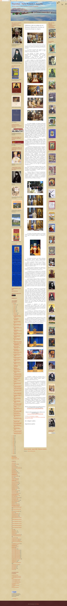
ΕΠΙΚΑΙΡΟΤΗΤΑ (32, 417)
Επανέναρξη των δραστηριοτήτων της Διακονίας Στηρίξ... (16, 350)
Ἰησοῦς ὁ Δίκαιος (19, 265)
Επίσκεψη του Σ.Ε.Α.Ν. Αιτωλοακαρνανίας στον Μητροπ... (17, 363)
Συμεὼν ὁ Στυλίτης (19, 264)
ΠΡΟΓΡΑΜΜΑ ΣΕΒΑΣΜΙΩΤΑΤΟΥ (16, 535)
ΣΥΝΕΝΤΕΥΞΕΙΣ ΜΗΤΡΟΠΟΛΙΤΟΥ (17, 541)
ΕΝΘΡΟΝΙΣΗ (13, 489)
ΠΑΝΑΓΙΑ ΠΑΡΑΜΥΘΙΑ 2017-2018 (16, 523)
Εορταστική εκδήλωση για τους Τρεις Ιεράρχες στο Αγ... (17, 339)
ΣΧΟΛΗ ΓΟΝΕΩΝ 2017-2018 (16, 555)
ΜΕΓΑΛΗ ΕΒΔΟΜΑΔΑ (15, 501)
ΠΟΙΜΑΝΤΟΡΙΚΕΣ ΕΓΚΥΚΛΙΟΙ (16, 534)
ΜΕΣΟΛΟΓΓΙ (13, 502)
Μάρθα (13, 265)
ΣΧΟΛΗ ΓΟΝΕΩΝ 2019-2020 (16, 557)
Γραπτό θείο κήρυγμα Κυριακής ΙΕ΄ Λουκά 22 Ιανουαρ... (17, 371)
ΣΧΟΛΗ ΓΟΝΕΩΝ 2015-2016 (16, 552)
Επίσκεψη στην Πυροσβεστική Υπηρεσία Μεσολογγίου (17, 386)
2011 (13, 450)
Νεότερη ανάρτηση (27, 449)
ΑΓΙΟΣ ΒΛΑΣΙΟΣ (14, 466)
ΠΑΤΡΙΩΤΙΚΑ (13, 533)
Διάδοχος (19, 257)
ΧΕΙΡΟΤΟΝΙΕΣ (14, 567)
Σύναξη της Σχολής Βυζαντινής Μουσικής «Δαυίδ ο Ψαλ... (16, 347)
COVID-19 (13, 569)
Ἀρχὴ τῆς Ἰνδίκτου (14, 264)
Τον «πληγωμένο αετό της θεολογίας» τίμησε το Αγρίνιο (17, 355)
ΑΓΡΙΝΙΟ (28, 417)
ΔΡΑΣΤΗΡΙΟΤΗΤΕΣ (14, 484)
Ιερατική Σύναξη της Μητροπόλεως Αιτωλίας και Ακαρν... (17, 409)
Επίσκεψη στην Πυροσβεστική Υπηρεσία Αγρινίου (17, 357)
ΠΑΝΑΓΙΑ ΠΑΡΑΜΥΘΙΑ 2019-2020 (16, 527)
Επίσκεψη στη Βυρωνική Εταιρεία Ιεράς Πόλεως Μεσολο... (17, 401)
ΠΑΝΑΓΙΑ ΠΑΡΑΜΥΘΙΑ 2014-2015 (16, 517)
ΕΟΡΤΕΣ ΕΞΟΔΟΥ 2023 (15, 490)
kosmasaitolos (15, 457)
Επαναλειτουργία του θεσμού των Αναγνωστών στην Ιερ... (17, 391)
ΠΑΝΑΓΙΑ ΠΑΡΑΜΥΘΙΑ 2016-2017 (16, 521)
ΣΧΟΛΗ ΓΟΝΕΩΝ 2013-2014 (16, 550)
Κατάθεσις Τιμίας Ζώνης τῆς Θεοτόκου (16, 254)
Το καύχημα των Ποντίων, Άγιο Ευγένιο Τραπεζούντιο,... (17, 366)
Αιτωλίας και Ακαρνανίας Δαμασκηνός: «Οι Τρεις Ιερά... (17, 322)
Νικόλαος (18, 270)
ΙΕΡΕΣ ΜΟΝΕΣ (14, 496)
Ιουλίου (14, 306)
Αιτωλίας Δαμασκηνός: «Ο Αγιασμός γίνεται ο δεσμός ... (17, 419)
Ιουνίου (14, 307)
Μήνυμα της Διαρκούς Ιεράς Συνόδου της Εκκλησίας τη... (17, 325)
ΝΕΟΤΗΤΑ (13, 512)
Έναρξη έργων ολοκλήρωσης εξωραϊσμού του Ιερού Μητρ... (17, 396)
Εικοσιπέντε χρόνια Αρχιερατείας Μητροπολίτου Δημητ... (17, 328)
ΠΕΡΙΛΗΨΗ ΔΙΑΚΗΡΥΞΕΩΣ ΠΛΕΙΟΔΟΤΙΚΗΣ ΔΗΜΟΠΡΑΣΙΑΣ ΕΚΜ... (17, 344)
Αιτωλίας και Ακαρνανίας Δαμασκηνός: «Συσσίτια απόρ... (17, 399)
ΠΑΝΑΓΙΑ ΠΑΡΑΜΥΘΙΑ (15, 516)
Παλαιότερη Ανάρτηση (42, 449)
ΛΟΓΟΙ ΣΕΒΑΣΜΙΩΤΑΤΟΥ (15, 500)
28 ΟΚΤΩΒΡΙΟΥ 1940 (15, 464)
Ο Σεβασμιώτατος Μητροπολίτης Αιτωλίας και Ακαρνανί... (17, 331)
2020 (13, 438)
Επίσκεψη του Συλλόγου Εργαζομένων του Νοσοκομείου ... (16, 379)
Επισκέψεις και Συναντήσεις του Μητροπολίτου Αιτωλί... (17, 374)
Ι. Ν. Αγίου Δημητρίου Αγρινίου (16, 579)
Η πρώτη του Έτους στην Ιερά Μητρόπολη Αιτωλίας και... (17, 433)
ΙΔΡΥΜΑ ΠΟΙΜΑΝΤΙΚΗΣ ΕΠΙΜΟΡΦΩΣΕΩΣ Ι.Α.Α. (15, 495)
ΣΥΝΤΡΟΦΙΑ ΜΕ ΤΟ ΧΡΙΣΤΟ (16, 543)
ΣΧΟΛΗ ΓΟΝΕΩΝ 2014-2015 (16, 551)
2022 (13, 435)
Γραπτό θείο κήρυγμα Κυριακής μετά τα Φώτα (17, 413)
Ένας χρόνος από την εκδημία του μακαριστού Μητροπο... (17, 431)
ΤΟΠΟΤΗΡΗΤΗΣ (14, 561)
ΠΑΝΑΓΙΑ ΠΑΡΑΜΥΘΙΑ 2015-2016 (16, 519)
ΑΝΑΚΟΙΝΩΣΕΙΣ (14, 471)
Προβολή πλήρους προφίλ (15, 458)
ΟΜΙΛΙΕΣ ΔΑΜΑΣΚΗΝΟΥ (15, 513)
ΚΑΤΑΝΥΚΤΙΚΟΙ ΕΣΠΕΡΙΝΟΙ (16, 497)
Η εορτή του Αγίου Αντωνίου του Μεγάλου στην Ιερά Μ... (17, 384)
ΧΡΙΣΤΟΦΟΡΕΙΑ (14, 568)
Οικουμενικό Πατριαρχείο (15, 587)
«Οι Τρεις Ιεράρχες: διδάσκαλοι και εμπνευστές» (16, 319)
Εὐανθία (16, 265)
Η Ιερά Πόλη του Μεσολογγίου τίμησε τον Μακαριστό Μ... (17, 388)
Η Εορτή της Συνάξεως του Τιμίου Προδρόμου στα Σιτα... (17, 416)
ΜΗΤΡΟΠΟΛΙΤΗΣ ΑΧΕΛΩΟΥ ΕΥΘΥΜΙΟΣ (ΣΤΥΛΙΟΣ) (16, 505)
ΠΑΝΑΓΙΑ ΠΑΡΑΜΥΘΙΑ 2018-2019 (16, 525)
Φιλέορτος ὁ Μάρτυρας (15, 257)
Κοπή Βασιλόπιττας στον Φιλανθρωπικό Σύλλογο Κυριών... (17, 316)
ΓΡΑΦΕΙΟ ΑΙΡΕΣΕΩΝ (15, 478)
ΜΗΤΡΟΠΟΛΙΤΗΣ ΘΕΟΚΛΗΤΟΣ (16, 509)
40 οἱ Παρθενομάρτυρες (15, 266)
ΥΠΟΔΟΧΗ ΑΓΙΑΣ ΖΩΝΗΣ (15, 564)
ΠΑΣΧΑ (13, 529)
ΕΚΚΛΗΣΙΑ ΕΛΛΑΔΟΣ (15, 488)
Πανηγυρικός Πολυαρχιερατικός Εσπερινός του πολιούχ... (17, 369)
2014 (13, 446)
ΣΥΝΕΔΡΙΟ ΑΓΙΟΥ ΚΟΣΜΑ (16, 540)
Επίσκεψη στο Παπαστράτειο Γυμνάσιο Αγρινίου (17, 352)
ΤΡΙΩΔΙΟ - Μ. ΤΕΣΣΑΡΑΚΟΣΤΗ (16, 562)
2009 (13, 453)
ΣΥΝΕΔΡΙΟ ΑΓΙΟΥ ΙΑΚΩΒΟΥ (16, 539)
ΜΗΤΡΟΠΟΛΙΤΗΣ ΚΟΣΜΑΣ (29, 418)
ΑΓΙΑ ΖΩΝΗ (13, 465)
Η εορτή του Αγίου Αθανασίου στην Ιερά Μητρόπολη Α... (17, 376)
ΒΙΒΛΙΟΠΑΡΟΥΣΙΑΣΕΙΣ (15, 476)
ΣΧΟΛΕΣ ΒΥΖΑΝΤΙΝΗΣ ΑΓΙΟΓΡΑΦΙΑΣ (15, 545)
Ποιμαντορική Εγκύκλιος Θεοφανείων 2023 (16, 421)
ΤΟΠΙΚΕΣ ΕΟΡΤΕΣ (14, 560)
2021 (13, 437)
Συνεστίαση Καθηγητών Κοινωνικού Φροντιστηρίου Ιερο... (17, 426)
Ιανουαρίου (15, 314)
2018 (13, 441)
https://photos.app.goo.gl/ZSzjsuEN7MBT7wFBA (35, 408)
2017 (13, 442)
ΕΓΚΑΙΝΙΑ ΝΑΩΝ (14, 485)
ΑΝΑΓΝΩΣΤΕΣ (14, 470)
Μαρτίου (14, 311)
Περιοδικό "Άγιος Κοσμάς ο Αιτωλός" (28, 4)
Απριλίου (14, 310)
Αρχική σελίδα (34, 449)
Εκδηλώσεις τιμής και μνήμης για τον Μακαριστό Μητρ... (17, 404)
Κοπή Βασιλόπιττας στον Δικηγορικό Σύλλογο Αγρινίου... (16, 336)
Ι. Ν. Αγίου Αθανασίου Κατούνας (16, 576)
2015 (13, 445)
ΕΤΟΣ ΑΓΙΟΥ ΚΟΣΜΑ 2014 (15, 493)
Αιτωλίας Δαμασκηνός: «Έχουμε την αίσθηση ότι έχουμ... (17, 429)
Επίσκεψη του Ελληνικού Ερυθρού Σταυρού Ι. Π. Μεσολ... (16, 360)
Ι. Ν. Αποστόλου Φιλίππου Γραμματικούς (15, 584)
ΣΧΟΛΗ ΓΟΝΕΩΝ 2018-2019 (16, 556)
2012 (13, 449)
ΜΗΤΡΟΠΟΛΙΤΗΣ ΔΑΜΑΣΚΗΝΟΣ (40, 417)
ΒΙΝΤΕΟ (13, 477)
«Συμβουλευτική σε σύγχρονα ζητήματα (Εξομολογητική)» (17, 342)
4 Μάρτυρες (18, 256)
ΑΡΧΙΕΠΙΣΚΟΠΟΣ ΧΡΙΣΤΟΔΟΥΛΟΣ (14, 474)
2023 (13, 303)
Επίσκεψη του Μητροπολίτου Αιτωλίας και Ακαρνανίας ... (17, 393)
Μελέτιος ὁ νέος (14, 270)
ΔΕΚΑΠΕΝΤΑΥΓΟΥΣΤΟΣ (15, 483)
